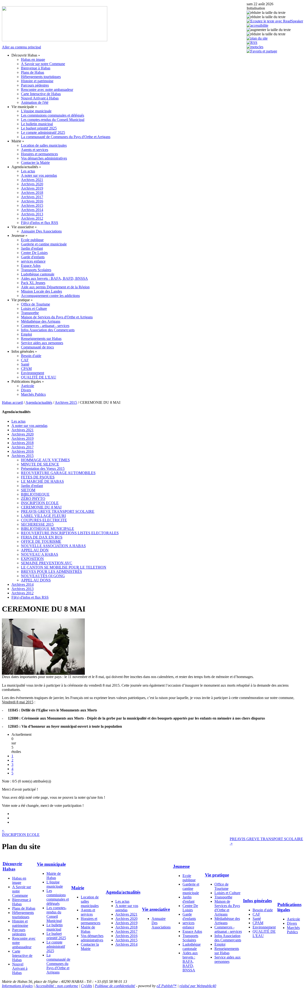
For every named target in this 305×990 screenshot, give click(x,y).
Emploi (26, 334)
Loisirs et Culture (34, 308)
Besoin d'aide (31, 356)
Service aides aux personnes (42, 343)
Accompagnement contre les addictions (50, 296)
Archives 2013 (32, 214)
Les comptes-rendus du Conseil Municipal (52, 120)
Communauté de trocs (37, 347)
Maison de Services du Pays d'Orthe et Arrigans (57, 317)
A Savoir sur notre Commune (43, 64)
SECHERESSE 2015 (37, 524)
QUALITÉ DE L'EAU (38, 377)
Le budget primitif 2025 (39, 128)
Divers (26, 390)
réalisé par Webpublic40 (197, 986)
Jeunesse (181, 866)
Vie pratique (217, 874)
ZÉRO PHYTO (33, 499)
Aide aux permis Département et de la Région (55, 287)
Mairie (77, 887)
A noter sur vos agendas (39, 175)
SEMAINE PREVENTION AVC (46, 563)
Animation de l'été (34, 102)
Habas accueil (12, 402)
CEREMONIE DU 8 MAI (41, 507)
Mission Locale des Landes (41, 291)
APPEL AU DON (35, 550)
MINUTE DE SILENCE (40, 464)
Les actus (28, 171)
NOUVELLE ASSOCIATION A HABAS (53, 546)
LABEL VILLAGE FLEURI (43, 516)
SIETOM (28, 490)
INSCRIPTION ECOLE (40, 503)
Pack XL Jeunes (33, 283)
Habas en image (33, 59)
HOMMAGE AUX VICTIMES (45, 460)
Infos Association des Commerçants (48, 330)
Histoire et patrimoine (37, 81)
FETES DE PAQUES (38, 477)
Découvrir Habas (12, 866)
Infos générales (257, 900)
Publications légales (289, 907)
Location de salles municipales (44, 145)
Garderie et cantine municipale (44, 244)
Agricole (27, 386)
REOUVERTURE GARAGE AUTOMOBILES (58, 473)
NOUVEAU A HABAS (39, 554)
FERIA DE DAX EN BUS (41, 537)
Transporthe (30, 313)
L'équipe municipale (36, 111)
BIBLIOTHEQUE (35, 494)
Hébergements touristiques (41, 77)
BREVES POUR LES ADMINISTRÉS (51, 572)
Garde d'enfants (33, 257)
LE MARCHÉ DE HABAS (42, 481)
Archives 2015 (32, 205)
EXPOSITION (32, 559)
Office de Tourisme (35, 304)
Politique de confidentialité (115, 986)
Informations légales (17, 986)
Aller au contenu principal (21, 47)
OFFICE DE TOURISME (41, 541)
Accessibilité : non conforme (57, 986)
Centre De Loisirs (34, 253)
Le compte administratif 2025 (43, 132)
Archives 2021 (32, 180)
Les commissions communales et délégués (52, 115)
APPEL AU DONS (36, 580)
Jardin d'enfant (32, 248)
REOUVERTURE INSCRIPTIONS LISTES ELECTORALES (70, 533)
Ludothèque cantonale (37, 274)
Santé (25, 364)
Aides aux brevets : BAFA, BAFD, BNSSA (54, 278)
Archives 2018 (32, 193)
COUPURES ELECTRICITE (44, 520)
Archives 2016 (32, 201)
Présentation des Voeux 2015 (43, 468)
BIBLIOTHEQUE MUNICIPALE (47, 529)
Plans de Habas (32, 72)
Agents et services (34, 150)
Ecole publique (32, 240)
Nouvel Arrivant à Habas (40, 98)
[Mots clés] (255, 47)
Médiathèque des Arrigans (40, 321)
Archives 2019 (32, 188)
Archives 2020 (32, 184)
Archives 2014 (32, 210)
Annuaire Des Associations (41, 231)
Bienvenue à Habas (35, 68)
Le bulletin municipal (37, 124)
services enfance (33, 261)
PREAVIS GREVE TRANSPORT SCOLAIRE (57, 511)
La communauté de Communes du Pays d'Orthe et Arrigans (65, 137)
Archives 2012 (32, 218)
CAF (25, 360)
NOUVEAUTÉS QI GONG (43, 576)
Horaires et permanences (39, 154)
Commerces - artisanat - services (45, 326)
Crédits (86, 986)
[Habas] (54, 40)
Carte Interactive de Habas (41, 94)
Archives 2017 (32, 197)
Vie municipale (51, 864)
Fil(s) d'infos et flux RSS (39, 223)
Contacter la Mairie (35, 163)
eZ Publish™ (167, 986)
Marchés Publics (33, 394)
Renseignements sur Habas (41, 339)
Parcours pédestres (35, 85)
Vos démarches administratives (44, 158)
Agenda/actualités (38, 402)
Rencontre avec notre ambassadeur (47, 90)
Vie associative (156, 909)
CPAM (26, 369)
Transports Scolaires (36, 270)
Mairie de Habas (53, 875)
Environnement (32, 373)
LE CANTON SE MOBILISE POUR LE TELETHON (63, 567)
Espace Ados (31, 266)
